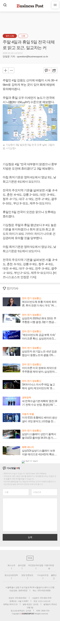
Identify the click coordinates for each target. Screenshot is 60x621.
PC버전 (30, 558)
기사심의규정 (42, 575)
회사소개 (11, 565)
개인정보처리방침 (35, 565)
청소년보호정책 (11, 575)
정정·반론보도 (27, 575)
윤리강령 (22, 565)
